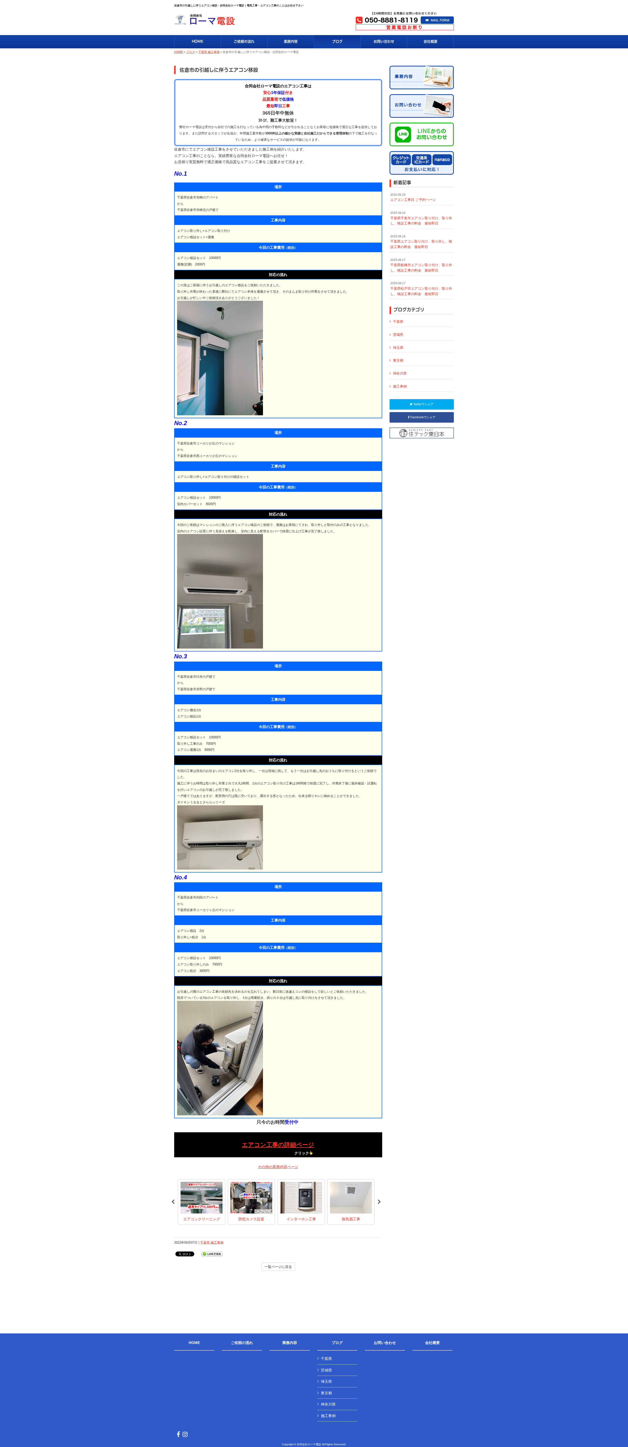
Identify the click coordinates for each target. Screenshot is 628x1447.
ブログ (190, 52)
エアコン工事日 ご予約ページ (413, 197)
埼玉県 (398, 348)
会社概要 (432, 1343)
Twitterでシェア (422, 404)
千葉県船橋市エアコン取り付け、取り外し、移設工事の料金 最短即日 (421, 265)
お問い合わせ (385, 1343)
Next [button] (379, 1201)
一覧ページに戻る (278, 1267)
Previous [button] (172, 1201)
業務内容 (289, 1343)
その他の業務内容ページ (278, 1167)
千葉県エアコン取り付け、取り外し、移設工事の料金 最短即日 (421, 242)
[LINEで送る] (212, 1253)
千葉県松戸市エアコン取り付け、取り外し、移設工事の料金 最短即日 (421, 289)
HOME (178, 52)
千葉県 (202, 52)
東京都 (398, 360)
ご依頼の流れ (242, 1343)
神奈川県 (400, 373)
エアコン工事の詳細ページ (278, 1144)
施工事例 (214, 52)
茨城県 (398, 335)
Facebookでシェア (422, 417)
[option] (201, 1202)
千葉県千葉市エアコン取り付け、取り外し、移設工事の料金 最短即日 (421, 218)
